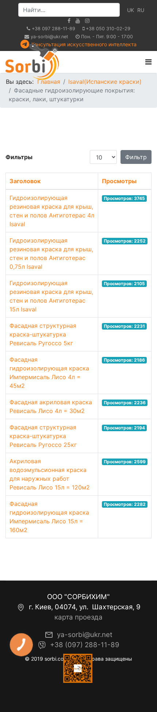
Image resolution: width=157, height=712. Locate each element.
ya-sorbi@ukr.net (49, 36)
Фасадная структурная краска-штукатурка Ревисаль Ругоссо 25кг (43, 436)
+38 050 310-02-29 (108, 28)
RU (140, 10)
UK (130, 10)
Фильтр (136, 157)
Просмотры (119, 181)
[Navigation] (148, 62)
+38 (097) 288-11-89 (84, 645)
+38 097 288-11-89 (53, 28)
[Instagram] (87, 20)
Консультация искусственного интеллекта (84, 44)
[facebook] (69, 20)
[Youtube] (78, 20)
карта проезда (78, 617)
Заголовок (25, 181)
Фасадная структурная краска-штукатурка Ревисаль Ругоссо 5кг (42, 334)
